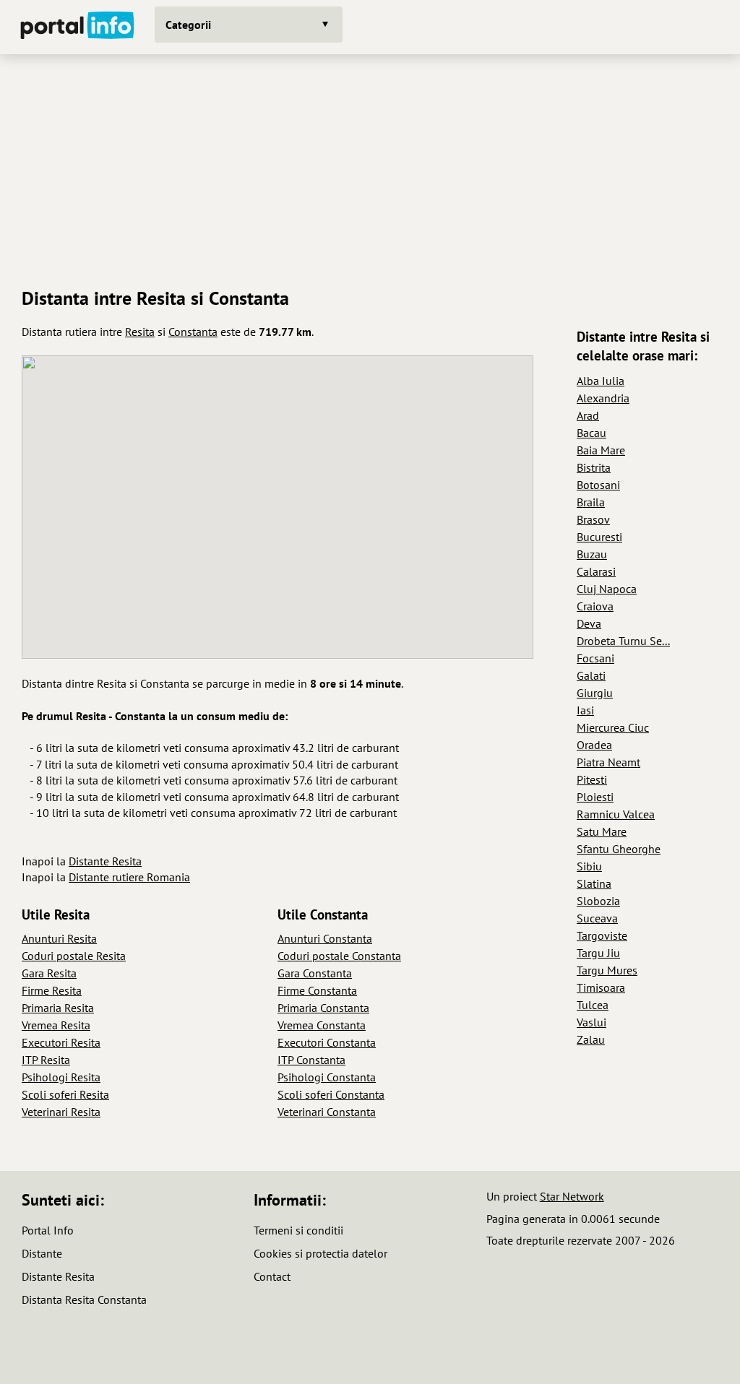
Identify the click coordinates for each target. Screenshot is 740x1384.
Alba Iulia (600, 380)
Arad (588, 415)
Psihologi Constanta (327, 1077)
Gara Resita (49, 973)
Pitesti (592, 779)
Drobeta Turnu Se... (623, 640)
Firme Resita (52, 990)
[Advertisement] (370, 165)
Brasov (593, 519)
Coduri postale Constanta (339, 955)
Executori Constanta (327, 1042)
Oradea (594, 745)
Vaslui (591, 1022)
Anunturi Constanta (325, 938)
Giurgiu (595, 692)
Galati (591, 675)
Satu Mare (602, 831)
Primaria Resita (58, 1007)
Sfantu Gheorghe (619, 849)
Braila (591, 502)
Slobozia (598, 901)
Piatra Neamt (608, 762)
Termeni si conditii (298, 1230)
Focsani (595, 658)
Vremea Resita (56, 1025)
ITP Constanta (311, 1059)
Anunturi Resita (59, 938)
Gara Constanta (315, 973)
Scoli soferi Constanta (331, 1094)
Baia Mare (601, 450)
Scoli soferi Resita (65, 1094)
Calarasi (596, 571)
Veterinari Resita (61, 1111)
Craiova (595, 606)
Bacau (591, 432)
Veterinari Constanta (327, 1111)
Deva (589, 623)
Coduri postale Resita (74, 955)
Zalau (591, 1039)
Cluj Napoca (607, 588)
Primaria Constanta (323, 1007)
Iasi (585, 710)
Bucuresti (599, 536)
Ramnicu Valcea (616, 814)
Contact (272, 1276)
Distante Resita (105, 861)
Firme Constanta (317, 990)
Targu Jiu (598, 953)
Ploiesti (595, 797)
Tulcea (592, 1005)
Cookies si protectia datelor (320, 1253)
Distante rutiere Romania (129, 877)
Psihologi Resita (61, 1077)
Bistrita (594, 467)
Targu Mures (607, 970)
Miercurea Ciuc (613, 727)
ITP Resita (46, 1059)
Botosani (598, 484)
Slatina (594, 883)
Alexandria (603, 398)
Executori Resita (61, 1042)
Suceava (597, 918)
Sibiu (589, 866)
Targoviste (602, 935)
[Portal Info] (77, 27)
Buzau (592, 554)
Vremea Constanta (322, 1025)
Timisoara (601, 987)
